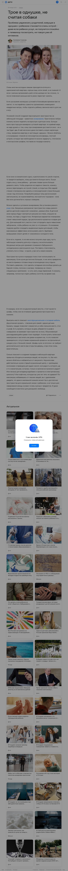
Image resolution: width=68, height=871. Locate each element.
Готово (34, 445)
